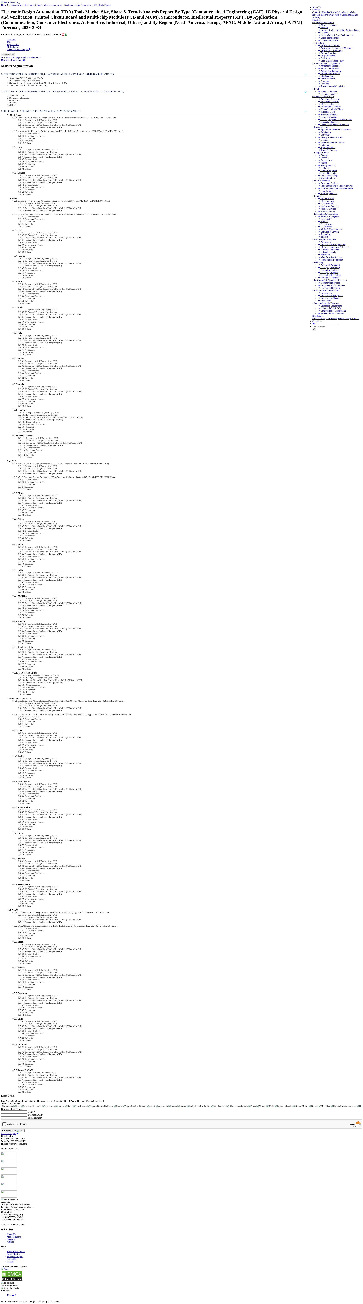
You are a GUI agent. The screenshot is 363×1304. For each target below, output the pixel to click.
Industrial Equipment (329, 249)
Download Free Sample (18, 49)
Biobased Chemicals (329, 104)
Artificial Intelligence (329, 216)
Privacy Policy (13, 1254)
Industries (316, 20)
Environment (326, 160)
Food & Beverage (322, 180)
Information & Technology (326, 214)
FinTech (324, 221)
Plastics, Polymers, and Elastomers (336, 119)
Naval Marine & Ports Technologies (336, 35)
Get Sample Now (9, 1131)
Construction (326, 293)
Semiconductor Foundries (332, 313)
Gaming (324, 140)
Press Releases (318, 318)
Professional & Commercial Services (330, 280)
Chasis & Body (327, 76)
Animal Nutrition (328, 53)
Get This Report (8, 1133)
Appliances (325, 132)
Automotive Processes (330, 66)
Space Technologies (329, 38)
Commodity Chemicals (330, 106)
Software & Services (329, 232)
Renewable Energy (329, 175)
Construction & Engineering (333, 244)
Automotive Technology (331, 71)
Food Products (327, 191)
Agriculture (319, 43)
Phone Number (35, 1118)
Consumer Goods (322, 127)
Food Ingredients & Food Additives (336, 186)
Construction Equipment (331, 295)
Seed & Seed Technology (332, 61)
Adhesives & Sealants (330, 99)
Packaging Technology (330, 275)
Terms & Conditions (16, 1251)
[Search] (314, 329)
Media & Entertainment (331, 229)
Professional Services (330, 288)
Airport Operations (328, 25)
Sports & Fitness (327, 147)
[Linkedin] (13, 1295)
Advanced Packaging (330, 265)
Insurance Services (328, 94)
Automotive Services (329, 68)
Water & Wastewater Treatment (334, 124)
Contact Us (317, 321)
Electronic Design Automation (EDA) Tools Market (87, 5)
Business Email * (35, 1115)
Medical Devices (328, 209)
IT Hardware (326, 224)
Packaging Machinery (330, 267)
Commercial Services (330, 283)
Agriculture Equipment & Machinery (337, 48)
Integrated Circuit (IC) (330, 308)
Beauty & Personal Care (331, 137)
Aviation (324, 27)
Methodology (13, 47)
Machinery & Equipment (325, 239)
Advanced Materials (329, 101)
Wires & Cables (327, 178)
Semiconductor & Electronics (327, 303)
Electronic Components (331, 306)
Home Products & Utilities (332, 142)
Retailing (324, 145)
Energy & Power (321, 152)
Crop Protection (327, 55)
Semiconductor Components (333, 311)
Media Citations (14, 1237)
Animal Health (327, 198)
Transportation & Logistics (332, 86)
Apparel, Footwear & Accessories (335, 129)
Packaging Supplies (329, 272)
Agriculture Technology (331, 50)
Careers (10, 1261)
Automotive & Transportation (327, 63)
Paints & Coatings (328, 117)
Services (316, 10)
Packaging (318, 262)
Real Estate (325, 300)
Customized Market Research (325, 12)
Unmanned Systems (329, 40)
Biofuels (324, 158)
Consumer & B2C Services (332, 285)
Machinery (325, 254)
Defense (324, 32)
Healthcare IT (326, 203)
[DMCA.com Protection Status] (11, 1280)
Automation (325, 242)
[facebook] (15, 1295)
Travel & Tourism (328, 150)
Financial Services (328, 91)
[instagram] (8, 1295)
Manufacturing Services (331, 257)
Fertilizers (325, 58)
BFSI (316, 89)
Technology (325, 234)
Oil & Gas (325, 168)
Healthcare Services (329, 206)
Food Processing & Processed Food (336, 188)
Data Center (326, 219)
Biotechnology (327, 201)
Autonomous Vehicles (330, 73)
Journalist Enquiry (15, 1256)
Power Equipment (328, 170)
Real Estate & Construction (326, 290)
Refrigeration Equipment (331, 260)
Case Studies (331, 318)
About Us (316, 7)
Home (4, 5)
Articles (355, 318)
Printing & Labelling (329, 277)
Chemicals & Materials (324, 96)
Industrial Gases (327, 112)
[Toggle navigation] (19, 3)
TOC (9, 42)
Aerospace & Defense (324, 22)
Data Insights (318, 316)
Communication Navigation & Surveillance (339, 30)
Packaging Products (329, 270)
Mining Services (327, 165)
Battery (323, 155)
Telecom (324, 237)
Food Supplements (328, 193)
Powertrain (325, 81)
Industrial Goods (328, 252)
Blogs (349, 318)
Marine (323, 163)
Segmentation (13, 44)
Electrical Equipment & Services (335, 247)
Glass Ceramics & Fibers (331, 109)
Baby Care (325, 135)
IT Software (326, 226)
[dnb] (4, 1269)
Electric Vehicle (327, 78)
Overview (11, 39)
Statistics (342, 318)
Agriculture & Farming (330, 45)
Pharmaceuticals (327, 211)
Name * (31, 1112)
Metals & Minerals (328, 114)
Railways (324, 84)
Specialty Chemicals (329, 122)
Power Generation (328, 173)
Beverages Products (329, 183)
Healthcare (319, 196)
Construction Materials (330, 298)
